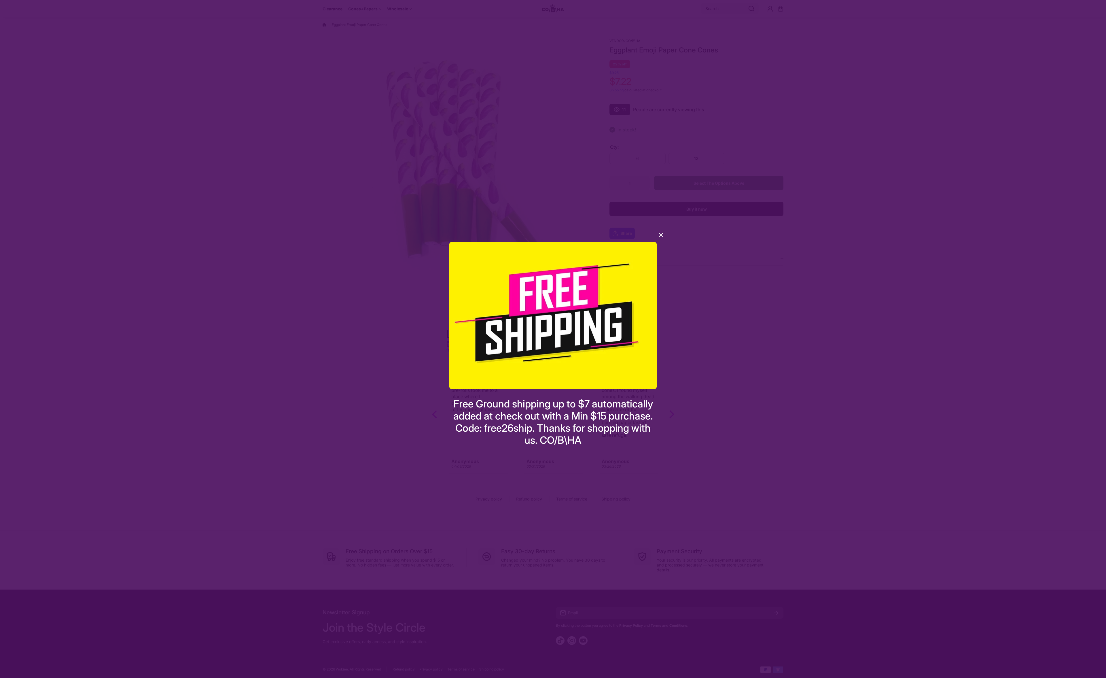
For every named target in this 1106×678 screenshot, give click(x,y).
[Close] (661, 237)
